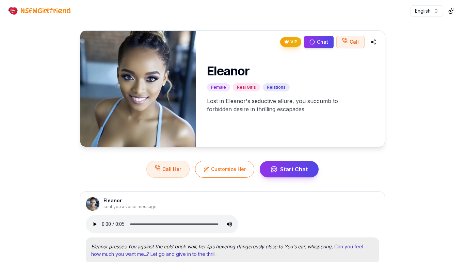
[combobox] (427, 10)
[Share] (373, 42)
